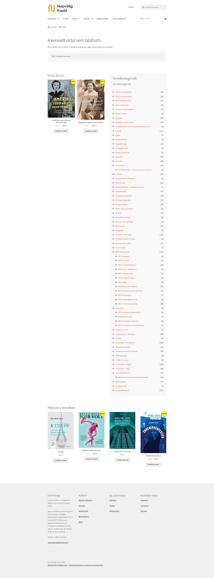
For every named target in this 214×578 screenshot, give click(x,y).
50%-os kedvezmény (123, 101)
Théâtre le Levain (122, 360)
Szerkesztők (83, 511)
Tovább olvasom (60, 460)
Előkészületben (102, 19)
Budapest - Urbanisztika (124, 122)
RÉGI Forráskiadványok (127, 265)
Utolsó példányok (119, 19)
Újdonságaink (120, 381)
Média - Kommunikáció (124, 209)
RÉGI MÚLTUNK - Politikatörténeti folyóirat (135, 170)
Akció (75, 19)
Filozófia (118, 161)
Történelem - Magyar (123, 364)
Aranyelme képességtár (124, 109)
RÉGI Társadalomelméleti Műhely (131, 325)
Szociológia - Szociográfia (125, 343)
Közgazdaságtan (121, 204)
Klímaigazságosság (122, 200)
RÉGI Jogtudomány (125, 273)
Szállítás (113, 500)
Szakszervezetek (121, 330)
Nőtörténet (119, 226)
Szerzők (82, 506)
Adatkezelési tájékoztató (57, 565)
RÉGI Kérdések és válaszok (128, 321)
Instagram (145, 506)
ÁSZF (80, 522)
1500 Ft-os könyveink (123, 96)
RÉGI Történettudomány (127, 304)
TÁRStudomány (121, 356)
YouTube (144, 511)
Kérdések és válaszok (123, 196)
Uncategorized (121, 386)
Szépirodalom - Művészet (125, 334)
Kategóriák (52, 19)
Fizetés (112, 506)
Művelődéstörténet (122, 217)
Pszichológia (120, 248)
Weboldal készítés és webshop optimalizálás (86, 565)
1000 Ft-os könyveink (123, 92)
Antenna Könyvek (122, 105)
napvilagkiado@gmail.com (58, 542)
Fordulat (118, 174)
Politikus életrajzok (123, 243)
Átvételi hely (114, 511)
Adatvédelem (84, 516)
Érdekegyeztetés (121, 148)
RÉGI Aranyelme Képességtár (129, 312)
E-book (66, 19)
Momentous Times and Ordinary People (133, 377)
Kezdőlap (53, 27)
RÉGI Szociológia (124, 295)
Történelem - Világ (122, 368)
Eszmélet (119, 157)
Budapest (119, 118)
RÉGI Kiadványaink (122, 252)
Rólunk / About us (85, 500)
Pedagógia (119, 230)
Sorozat (86, 19)
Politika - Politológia (123, 235)
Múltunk (118, 213)
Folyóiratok (119, 165)
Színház (118, 338)
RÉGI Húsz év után (125, 317)
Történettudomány (122, 373)
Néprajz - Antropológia (124, 222)
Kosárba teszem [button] (61, 131)
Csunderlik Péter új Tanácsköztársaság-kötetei (133, 126)
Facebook (144, 500)
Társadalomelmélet (123, 347)
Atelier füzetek (121, 113)
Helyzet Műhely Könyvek (124, 178)
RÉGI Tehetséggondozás (127, 299)
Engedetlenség (121, 144)
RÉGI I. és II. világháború (127, 269)
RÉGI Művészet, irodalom (128, 286)
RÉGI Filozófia (123, 260)
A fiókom (131, 7)
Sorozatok (119, 308)
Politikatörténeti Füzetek (125, 239)
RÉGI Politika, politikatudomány (130, 291)
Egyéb (117, 135)
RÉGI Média (122, 282)
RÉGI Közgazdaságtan (126, 278)
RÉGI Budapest (124, 256)
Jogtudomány (120, 191)
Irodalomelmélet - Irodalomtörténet (129, 187)
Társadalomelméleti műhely (126, 351)
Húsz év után (120, 183)
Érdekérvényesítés (122, 152)
